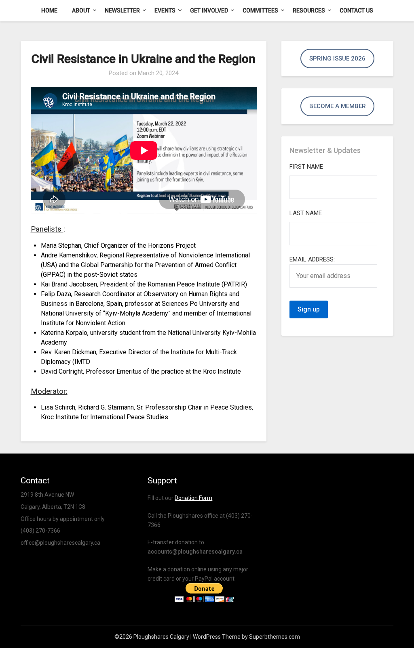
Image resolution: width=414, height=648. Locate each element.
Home (49, 10)
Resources (309, 10)
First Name (306, 166)
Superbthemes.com (274, 636)
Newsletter (122, 10)
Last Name (305, 213)
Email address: (312, 259)
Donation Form (193, 498)
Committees (260, 10)
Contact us (356, 10)
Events (164, 10)
